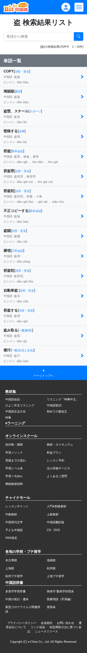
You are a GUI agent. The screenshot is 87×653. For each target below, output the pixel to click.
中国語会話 (12, 399)
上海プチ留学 (55, 576)
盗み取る (11, 330)
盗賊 (7, 231)
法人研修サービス (58, 468)
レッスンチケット (17, 506)
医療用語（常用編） (60, 599)
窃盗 (7, 151)
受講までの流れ (15, 460)
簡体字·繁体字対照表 (60, 591)
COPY (9, 71)
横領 (7, 250)
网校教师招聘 (14, 484)
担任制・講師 (14, 444)
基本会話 (17, 151)
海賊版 (9, 91)
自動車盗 (11, 290)
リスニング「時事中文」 (63, 399)
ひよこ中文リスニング (19, 405)
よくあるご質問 (57, 476)
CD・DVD (53, 530)
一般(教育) (25, 330)
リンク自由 (38, 627)
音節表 (51, 607)
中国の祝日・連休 (17, 599)
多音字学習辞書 (15, 591)
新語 (18, 91)
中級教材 (11, 514)
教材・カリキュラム (60, 444)
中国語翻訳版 (55, 522)
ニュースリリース (46, 631)
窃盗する (11, 310)
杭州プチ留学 (14, 576)
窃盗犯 (9, 191)
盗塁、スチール (16, 111)
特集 (8, 417)
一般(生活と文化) (23, 350)
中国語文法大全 (15, 411)
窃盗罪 (9, 171)
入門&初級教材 (56, 506)
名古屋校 (11, 560)
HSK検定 (11, 538)
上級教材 (52, 514)
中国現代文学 (14, 522)
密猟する (11, 131)
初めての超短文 (57, 411)
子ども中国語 (14, 530)
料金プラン (54, 452)
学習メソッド (14, 452)
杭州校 (51, 568)
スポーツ (35, 111)
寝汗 (7, 350)
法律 (22, 131)
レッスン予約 (55, 460)
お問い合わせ (65, 623)
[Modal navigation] (79, 7)
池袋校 (51, 560)
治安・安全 (22, 71)
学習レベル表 (14, 468)
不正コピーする (16, 211)
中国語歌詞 (54, 405)
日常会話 (17, 250)
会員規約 (46, 623)
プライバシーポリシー (21, 623)
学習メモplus (13, 476)
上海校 (9, 568)
